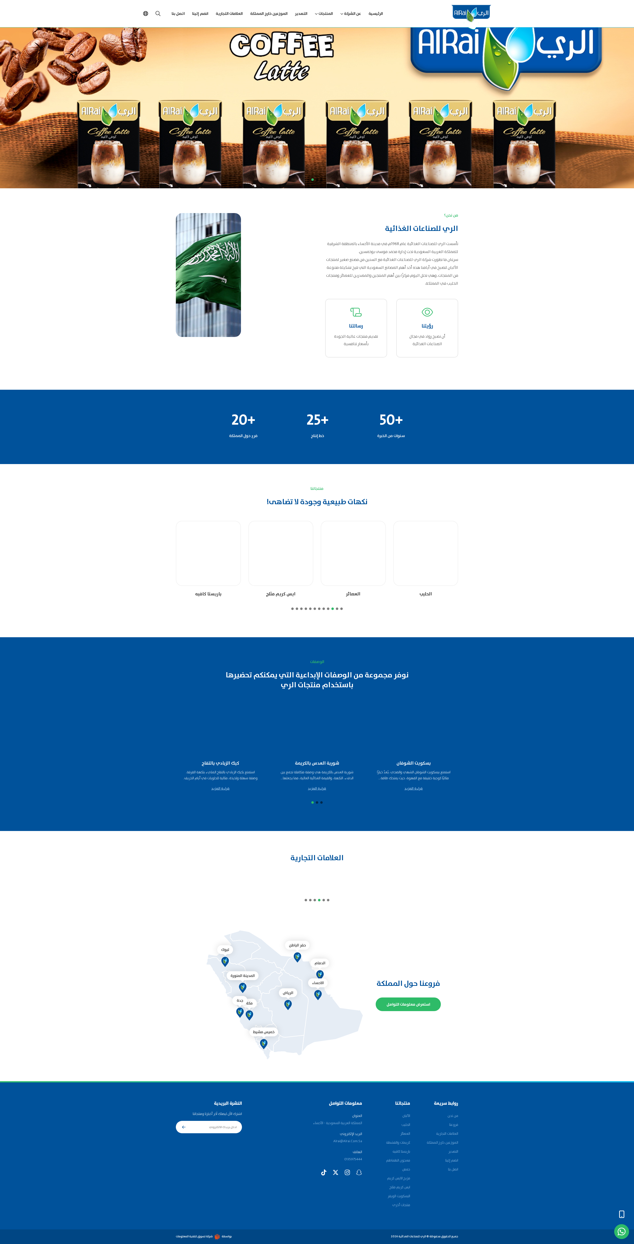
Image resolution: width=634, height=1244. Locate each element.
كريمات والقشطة (398, 1142)
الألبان (406, 1116)
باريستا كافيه (278, 594)
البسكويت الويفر (399, 1196)
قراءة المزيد (453, 788)
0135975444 (353, 1159)
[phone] (621, 1214)
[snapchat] (359, 1172)
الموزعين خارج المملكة (269, 14)
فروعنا (453, 1125)
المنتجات (325, 14)
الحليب (405, 1125)
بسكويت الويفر (205, 594)
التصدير (301, 14)
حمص (406, 1169)
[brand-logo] (452, 880)
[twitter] (336, 1172)
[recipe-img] (453, 729)
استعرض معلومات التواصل (408, 1004)
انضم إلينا (200, 14)
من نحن (453, 1116)
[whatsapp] (621, 1231)
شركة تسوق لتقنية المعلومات (194, 1236)
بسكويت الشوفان (453, 763)
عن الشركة (352, 14)
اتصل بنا (178, 14)
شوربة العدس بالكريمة (356, 763)
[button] (321, 179)
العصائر (423, 594)
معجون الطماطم (398, 1160)
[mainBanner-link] (317, 107)
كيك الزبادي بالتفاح (260, 763)
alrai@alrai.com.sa (347, 1141)
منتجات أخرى (401, 1205)
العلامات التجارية (229, 14)
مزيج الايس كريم (398, 1178)
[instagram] (347, 1172)
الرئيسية (376, 14)
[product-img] (422, 553)
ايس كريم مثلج (350, 594)
